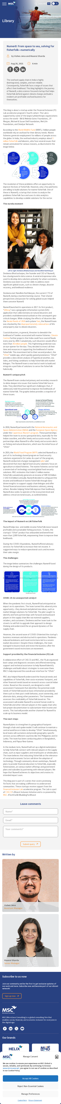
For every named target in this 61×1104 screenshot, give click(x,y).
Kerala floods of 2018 (16, 321)
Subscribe (42, 4)
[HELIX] (15, 1048)
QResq (7, 310)
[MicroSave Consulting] (9, 1009)
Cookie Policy (22, 1100)
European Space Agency (46, 430)
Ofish (6, 355)
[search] (36, 3)
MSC (5, 795)
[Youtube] (22, 1028)
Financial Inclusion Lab (13, 789)
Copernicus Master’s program (25, 432)
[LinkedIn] (10, 1028)
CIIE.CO (9, 792)
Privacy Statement (35, 1100)
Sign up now (10, 996)
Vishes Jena (20, 56)
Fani (38, 321)
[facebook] (4, 1028)
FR (49, 4)
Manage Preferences (30, 1094)
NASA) (25, 430)
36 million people (20, 343)
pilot (43, 461)
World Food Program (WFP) (26, 452)
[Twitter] (16, 1028)
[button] (56, 1056)
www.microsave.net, (11, 1068)
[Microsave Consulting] (12, 3)
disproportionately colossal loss (35, 324)
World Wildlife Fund (26, 129)
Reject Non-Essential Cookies (30, 1086)
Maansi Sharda (37, 56)
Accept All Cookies (30, 1078)
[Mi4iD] (45, 1048)
